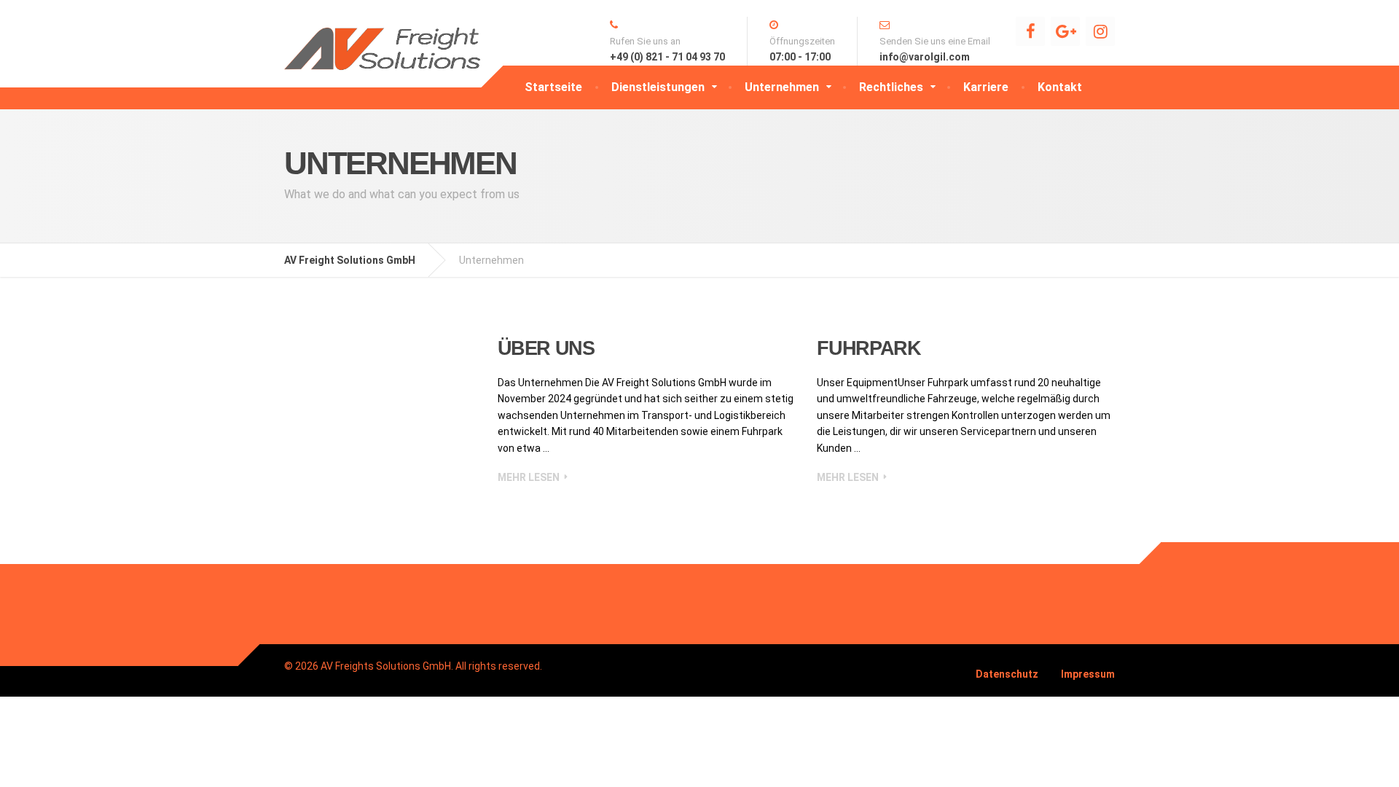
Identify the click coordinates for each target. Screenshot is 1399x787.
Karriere (985, 87)
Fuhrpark (868, 348)
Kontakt (1060, 87)
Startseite (553, 87)
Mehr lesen (529, 477)
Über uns (546, 348)
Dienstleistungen (658, 87)
